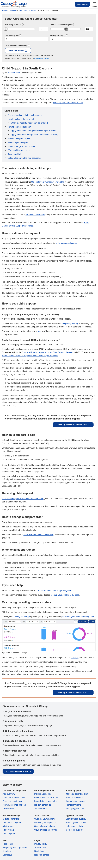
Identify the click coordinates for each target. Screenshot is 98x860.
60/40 (43, 797)
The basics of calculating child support (25, 115)
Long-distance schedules (45, 801)
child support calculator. (66, 242)
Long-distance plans (75, 801)
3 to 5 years (8, 826)
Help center (8, 843)
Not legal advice (41, 854)
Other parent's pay (57, 35)
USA (20, 10)
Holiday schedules (42, 804)
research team (14, 72)
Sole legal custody (74, 829)
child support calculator (42, 58)
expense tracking (18, 804)
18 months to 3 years (12, 822)
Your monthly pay (12, 35)
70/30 (49, 797)
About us (7, 851)
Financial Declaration (35, 214)
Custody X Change (21, 616)
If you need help (15, 154)
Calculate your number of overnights (47, 181)
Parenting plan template (13, 801)
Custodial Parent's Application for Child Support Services (48, 352)
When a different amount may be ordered (29, 122)
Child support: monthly (16, 45)
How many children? (13, 24)
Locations (13, 10)
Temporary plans (73, 804)
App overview (9, 793)
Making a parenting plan (77, 793)
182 (66, 29)
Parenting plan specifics (45, 822)
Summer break (41, 808)
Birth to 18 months (11, 818)
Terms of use (40, 847)
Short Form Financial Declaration (38, 534)
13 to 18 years (9, 833)
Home (4, 10)
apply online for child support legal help (55, 590)
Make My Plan (82, 4)
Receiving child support (18, 142)
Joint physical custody (76, 818)
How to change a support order (21, 146)
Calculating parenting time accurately (24, 157)
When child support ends (19, 150)
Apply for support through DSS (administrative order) (34, 134)
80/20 (55, 797)
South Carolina (30, 10)
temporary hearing (70, 323)
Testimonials (8, 808)
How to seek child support (19, 126)
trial (39, 331)
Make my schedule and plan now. (68, 102)
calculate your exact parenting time (78, 616)
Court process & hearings (45, 829)
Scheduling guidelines (44, 826)
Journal (6, 804)
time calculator (18, 797)
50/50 (36, 797)
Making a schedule (42, 793)
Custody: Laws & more (44, 818)
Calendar (7, 797)
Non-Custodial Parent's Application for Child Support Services (30, 355)
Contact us (7, 854)
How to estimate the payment (21, 119)
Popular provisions (74, 797)
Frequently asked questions (15, 847)
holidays (74, 657)
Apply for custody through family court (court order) (33, 130)
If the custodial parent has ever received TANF (23, 498)
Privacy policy (40, 843)
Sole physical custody (76, 822)
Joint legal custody (74, 826)
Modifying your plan (75, 808)
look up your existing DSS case (65, 594)
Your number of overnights (61, 24)
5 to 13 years (8, 829)
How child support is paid (19, 138)
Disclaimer (39, 851)
